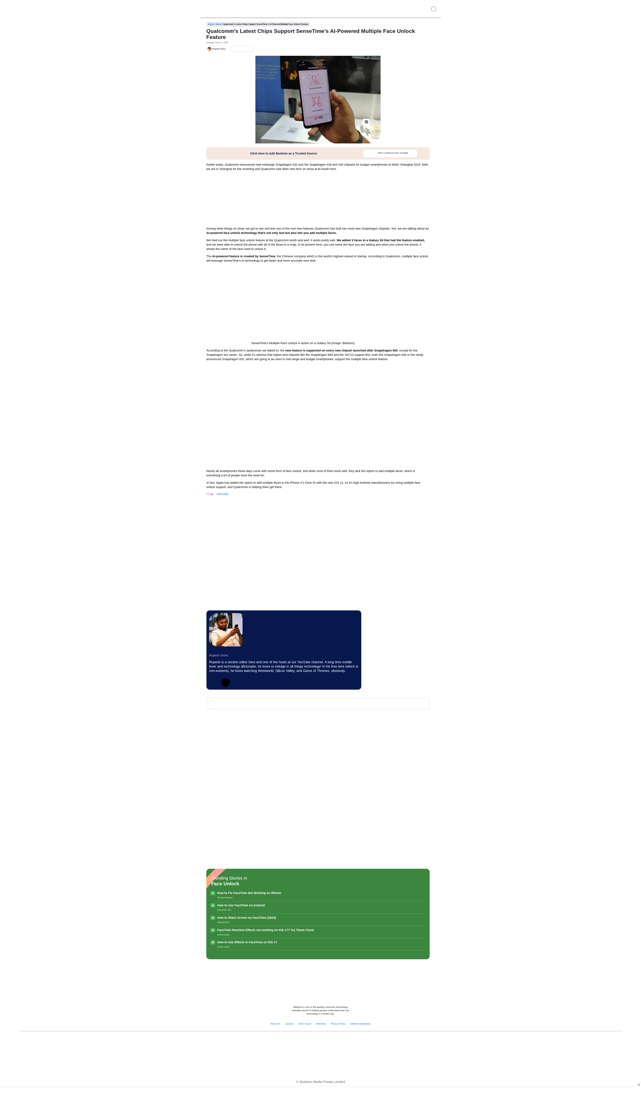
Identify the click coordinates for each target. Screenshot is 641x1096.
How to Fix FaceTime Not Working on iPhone (249, 893)
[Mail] (331, 1040)
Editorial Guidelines (360, 1023)
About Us (275, 1023)
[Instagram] (310, 1040)
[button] (426, 9)
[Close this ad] (638, 1084)
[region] (320, 1092)
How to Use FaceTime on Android (241, 905)
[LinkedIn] (234, 49)
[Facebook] (239, 49)
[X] (245, 49)
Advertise (321, 1023)
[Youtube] (317, 1040)
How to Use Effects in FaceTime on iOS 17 (247, 942)
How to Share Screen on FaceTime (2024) (246, 917)
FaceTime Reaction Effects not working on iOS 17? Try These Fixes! (265, 930)
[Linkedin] (324, 1040)
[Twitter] (225, 682)
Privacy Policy (338, 1023)
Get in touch (304, 1023)
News (218, 24)
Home (211, 24)
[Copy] (250, 49)
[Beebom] (215, 9)
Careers (289, 1023)
